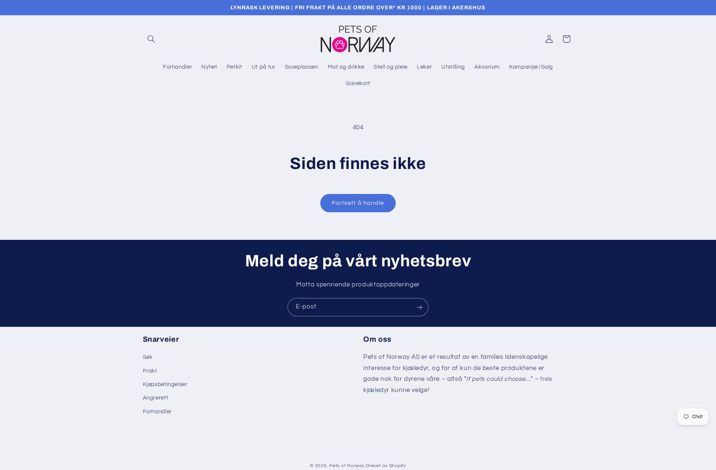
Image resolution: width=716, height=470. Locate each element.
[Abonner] (419, 307)
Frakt (150, 371)
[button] (151, 38)
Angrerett (156, 398)
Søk (148, 357)
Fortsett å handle (358, 203)
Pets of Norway (346, 466)
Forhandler (157, 411)
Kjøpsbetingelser (165, 385)
